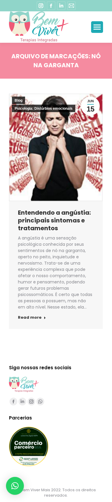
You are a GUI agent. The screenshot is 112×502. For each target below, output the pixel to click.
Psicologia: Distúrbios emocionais (44, 108)
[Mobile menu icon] (97, 27)
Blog (18, 100)
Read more (30, 317)
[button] (15, 486)
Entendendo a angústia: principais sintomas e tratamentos (54, 220)
